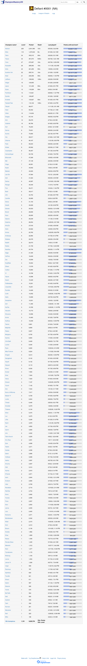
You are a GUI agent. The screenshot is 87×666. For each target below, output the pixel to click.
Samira (7, 338)
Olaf (6, 467)
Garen (7, 583)
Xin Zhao (8, 440)
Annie (7, 317)
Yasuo (7, 59)
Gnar (6, 375)
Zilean (7, 266)
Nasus (7, 539)
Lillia (6, 419)
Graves (7, 208)
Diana (7, 202)
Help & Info (45, 658)
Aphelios (8, 573)
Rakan (7, 331)
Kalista (7, 450)
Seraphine (8, 300)
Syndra (7, 96)
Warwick (7, 545)
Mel (6, 161)
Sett (6, 596)
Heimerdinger (9, 154)
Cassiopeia (8, 151)
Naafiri (7, 242)
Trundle (7, 576)
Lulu (6, 511)
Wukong (7, 556)
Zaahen (7, 600)
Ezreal (7, 372)
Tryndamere (8, 552)
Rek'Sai (7, 491)
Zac (6, 260)
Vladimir (7, 123)
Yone (6, 62)
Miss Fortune (9, 351)
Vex (6, 137)
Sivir (6, 525)
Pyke (6, 144)
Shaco (7, 579)
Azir (6, 127)
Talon (6, 55)
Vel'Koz (7, 256)
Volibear (7, 457)
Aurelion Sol (9, 72)
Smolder (7, 406)
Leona (7, 559)
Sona (6, 494)
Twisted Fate (9, 103)
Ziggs (7, 253)
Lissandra (8, 287)
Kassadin (8, 66)
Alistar (7, 147)
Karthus (7, 321)
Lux (6, 416)
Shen (6, 413)
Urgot (6, 566)
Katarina (7, 222)
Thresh (7, 402)
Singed (7, 355)
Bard (6, 191)
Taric (6, 603)
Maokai (7, 171)
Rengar (7, 185)
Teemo (7, 324)
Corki (6, 294)
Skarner (7, 586)
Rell (6, 613)
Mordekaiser (9, 518)
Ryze (6, 348)
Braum (7, 528)
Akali (6, 76)
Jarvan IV (8, 562)
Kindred (7, 100)
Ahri (6, 120)
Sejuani (7, 365)
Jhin (6, 195)
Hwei (6, 110)
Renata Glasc (9, 542)
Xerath (7, 205)
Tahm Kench (9, 436)
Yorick (7, 590)
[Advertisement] (43, 29)
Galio (6, 297)
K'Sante (7, 474)
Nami (6, 423)
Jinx (6, 433)
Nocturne (8, 515)
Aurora (7, 134)
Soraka (7, 532)
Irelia (6, 69)
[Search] (84, 2)
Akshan (7, 49)
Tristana (7, 409)
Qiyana (7, 219)
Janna (7, 508)
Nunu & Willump (10, 392)
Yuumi (7, 385)
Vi (5, 273)
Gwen (7, 453)
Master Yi (8, 396)
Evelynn (7, 481)
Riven (7, 368)
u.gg (53, 13)
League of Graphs (43, 13)
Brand (7, 212)
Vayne (7, 277)
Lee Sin (7, 174)
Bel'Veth (7, 593)
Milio (6, 617)
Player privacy (61, 658)
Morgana (8, 334)
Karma (7, 471)
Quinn (7, 430)
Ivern (6, 477)
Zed (6, 178)
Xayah (7, 362)
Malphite (7, 328)
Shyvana (8, 314)
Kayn (6, 215)
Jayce (7, 86)
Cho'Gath (8, 341)
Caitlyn (7, 270)
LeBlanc (7, 79)
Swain (7, 280)
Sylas (7, 89)
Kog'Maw (8, 263)
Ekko (6, 52)
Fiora (6, 501)
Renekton (8, 488)
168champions (10, 621)
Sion (6, 505)
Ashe (6, 229)
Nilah (6, 522)
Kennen (7, 607)
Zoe (6, 389)
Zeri (6, 304)
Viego (7, 164)
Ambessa (8, 236)
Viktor (7, 113)
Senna (7, 130)
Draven (7, 382)
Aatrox (7, 460)
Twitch (7, 447)
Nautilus (7, 249)
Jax (6, 426)
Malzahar (8, 610)
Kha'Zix (7, 225)
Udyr (6, 484)
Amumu (7, 464)
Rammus (8, 569)
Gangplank (8, 358)
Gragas (7, 117)
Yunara (7, 498)
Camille (7, 198)
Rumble (7, 290)
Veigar (7, 83)
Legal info (53, 658)
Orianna (7, 140)
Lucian (7, 345)
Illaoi (6, 549)
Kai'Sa (7, 307)
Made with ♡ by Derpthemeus (30, 658)
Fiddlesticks (8, 283)
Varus (7, 379)
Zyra (6, 443)
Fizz (6, 188)
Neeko (7, 246)
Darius (7, 181)
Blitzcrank (8, 157)
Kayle (7, 168)
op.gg (34, 13)
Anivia (7, 232)
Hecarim (7, 311)
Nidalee (7, 239)
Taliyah (7, 106)
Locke (7, 399)
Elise (6, 535)
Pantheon (8, 93)
